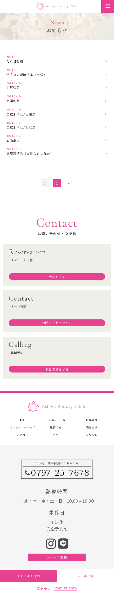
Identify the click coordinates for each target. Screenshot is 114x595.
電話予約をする (57, 369)
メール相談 (85, 575)
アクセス (22, 434)
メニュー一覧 (57, 420)
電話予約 (57, 588)
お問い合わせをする (57, 322)
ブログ (57, 434)
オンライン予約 (28, 575)
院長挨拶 (91, 427)
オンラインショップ (22, 427)
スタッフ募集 (57, 557)
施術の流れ (57, 427)
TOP (22, 420)
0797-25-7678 (60, 472)
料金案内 (91, 420)
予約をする (57, 276)
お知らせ (91, 434)
